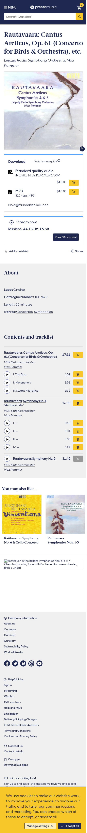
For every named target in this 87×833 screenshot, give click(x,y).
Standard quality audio (34, 171)
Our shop (9, 635)
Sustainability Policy (16, 646)
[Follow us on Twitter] (16, 663)
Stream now (26, 222)
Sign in (8, 685)
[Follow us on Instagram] (32, 663)
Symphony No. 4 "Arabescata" (25, 403)
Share (79, 251)
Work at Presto (13, 652)
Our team (10, 629)
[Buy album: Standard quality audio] (74, 183)
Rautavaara (13, 352)
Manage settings (38, 826)
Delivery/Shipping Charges (20, 719)
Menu (12, 7)
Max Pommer (13, 367)
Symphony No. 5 (43, 458)
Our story (10, 641)
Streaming (10, 691)
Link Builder (11, 713)
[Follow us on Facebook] (8, 663)
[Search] (79, 16)
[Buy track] (78, 374)
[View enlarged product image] (43, 110)
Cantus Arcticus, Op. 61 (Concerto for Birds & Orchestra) (30, 354)
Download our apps (16, 765)
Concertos (24, 312)
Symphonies (43, 312)
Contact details (13, 751)
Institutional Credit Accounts (21, 725)
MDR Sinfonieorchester (19, 362)
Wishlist (9, 696)
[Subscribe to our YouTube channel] (40, 663)
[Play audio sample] (7, 374)
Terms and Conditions (17, 731)
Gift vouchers (12, 702)
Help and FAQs (13, 708)
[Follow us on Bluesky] (24, 663)
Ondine (19, 289)
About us (9, 623)
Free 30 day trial (65, 237)
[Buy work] (78, 355)
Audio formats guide (45, 161)
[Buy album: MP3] (74, 192)
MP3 (19, 191)
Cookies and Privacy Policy (20, 736)
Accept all (72, 826)
